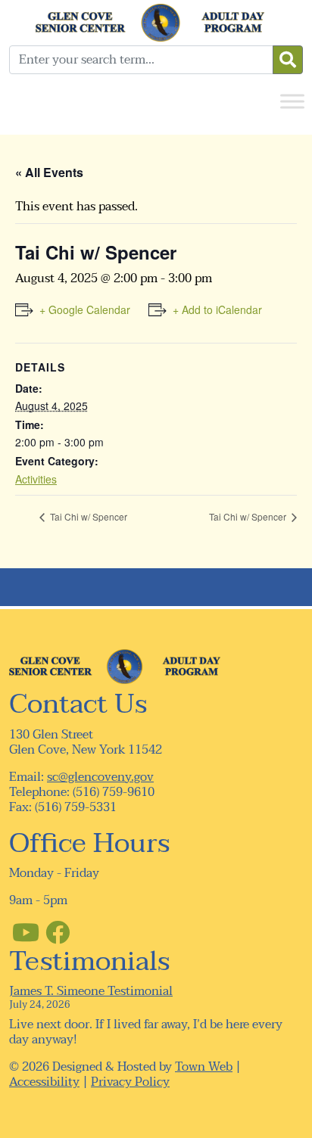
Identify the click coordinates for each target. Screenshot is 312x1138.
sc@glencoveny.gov (100, 777)
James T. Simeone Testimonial (91, 991)
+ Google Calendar (84, 309)
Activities (36, 479)
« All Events (49, 172)
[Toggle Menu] (292, 101)
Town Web (203, 1066)
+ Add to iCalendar (217, 309)
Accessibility (44, 1082)
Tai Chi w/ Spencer (87, 516)
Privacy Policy (130, 1082)
